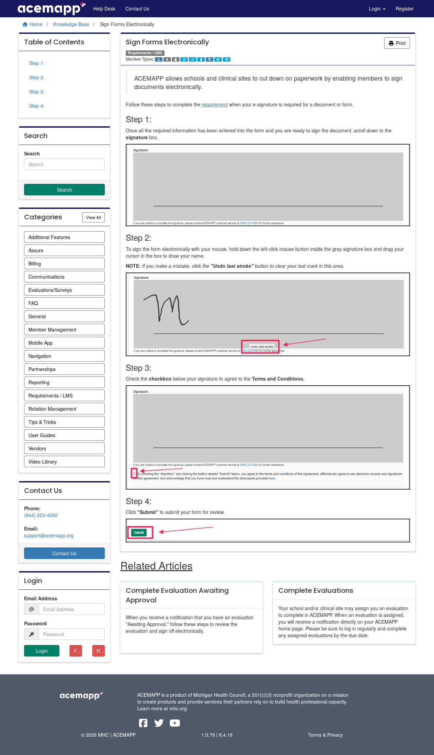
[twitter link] (159, 724)
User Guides (41, 435)
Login (375, 8)
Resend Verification (101, 650)
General (37, 316)
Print (400, 43)
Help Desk (104, 8)
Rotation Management (52, 408)
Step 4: (36, 105)
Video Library (42, 461)
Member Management (52, 329)
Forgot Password (78, 650)
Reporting (39, 382)
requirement (215, 104)
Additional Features (49, 237)
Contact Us (137, 8)
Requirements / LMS (50, 395)
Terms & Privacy (325, 734)
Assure (35, 250)
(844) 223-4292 (41, 515)
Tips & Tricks (42, 421)
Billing (34, 263)
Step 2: (36, 77)
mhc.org (178, 708)
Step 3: (36, 91)
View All (95, 217)
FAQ (33, 303)
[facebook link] (144, 724)
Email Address (40, 598)
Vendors (37, 448)
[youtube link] (175, 724)
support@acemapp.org (49, 535)
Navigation (39, 355)
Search (32, 153)
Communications (46, 276)
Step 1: (36, 63)
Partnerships (42, 369)
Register (405, 8)
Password (35, 623)
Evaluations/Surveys (50, 289)
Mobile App (40, 342)
